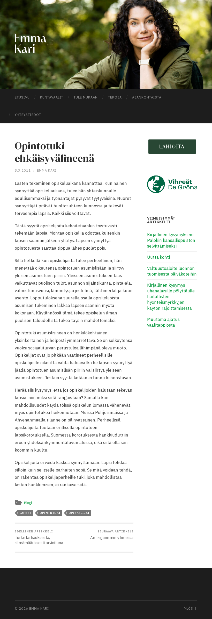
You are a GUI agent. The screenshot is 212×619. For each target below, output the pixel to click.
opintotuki (50, 513)
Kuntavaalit (51, 97)
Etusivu (22, 97)
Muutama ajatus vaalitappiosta (163, 322)
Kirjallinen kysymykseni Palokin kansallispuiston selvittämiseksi (171, 240)
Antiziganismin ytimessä (111, 535)
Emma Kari (47, 170)
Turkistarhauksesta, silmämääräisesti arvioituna (39, 537)
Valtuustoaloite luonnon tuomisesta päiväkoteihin (172, 271)
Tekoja (115, 97)
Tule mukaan (86, 97)
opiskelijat (79, 513)
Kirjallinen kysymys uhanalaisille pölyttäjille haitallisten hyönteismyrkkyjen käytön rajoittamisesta (171, 296)
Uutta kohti (158, 257)
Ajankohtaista (146, 97)
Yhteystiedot (28, 114)
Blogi (28, 502)
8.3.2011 (23, 170)
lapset (25, 513)
